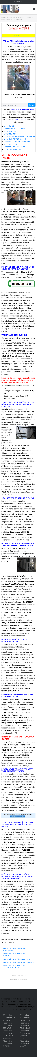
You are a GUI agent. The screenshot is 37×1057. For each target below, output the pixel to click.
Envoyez (31, 105)
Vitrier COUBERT (10, 131)
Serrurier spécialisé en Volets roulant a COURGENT (18, 962)
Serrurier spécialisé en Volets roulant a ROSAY (17, 959)
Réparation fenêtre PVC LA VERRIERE (9, 1017)
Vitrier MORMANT (11, 134)
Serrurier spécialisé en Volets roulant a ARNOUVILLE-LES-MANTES (14, 967)
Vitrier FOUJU (9, 126)
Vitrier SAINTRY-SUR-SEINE (15, 139)
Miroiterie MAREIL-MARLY (18, 979)
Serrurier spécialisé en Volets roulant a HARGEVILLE (14, 954)
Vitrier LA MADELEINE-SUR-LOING (18, 142)
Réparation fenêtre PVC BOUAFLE (8, 1025)
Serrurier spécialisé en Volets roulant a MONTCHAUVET (14, 949)
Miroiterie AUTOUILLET (19, 975)
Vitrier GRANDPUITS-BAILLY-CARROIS (19, 136)
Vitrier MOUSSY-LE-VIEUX (14, 147)
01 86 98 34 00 (18, 1)
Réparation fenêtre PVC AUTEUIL (8, 1043)
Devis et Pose (5, 17)
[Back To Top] (32, 1052)
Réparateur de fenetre (17, 17)
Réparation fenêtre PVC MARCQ (25, 1043)
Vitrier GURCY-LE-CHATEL (14, 129)
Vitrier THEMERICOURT (13, 149)
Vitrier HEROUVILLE (12, 144)
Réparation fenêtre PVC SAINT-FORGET (26, 1017)
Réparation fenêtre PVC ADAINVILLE (25, 1025)
